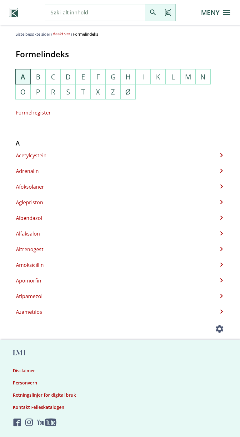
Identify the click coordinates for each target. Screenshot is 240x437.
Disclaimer (24, 370)
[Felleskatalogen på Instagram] (29, 423)
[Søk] (152, 12)
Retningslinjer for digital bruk (44, 395)
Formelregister (33, 112)
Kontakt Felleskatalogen (38, 407)
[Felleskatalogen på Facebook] (17, 423)
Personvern (25, 383)
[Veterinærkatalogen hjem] (13, 12)
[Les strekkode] (167, 12)
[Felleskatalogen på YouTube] (46, 423)
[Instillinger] (219, 330)
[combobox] (95, 12)
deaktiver (61, 34)
